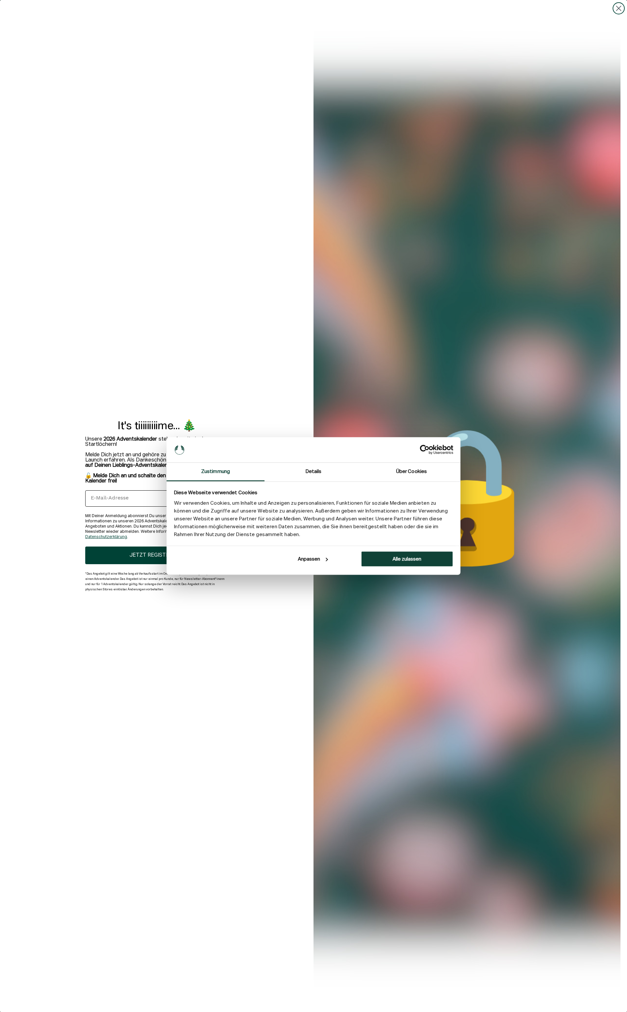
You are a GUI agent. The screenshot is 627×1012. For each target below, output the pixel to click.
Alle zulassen (407, 559)
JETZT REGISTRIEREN (157, 555)
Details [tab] (314, 471)
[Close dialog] (618, 8)
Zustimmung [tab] (215, 471)
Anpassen (309, 559)
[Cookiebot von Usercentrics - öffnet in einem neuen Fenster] (424, 450)
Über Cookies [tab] (411, 471)
